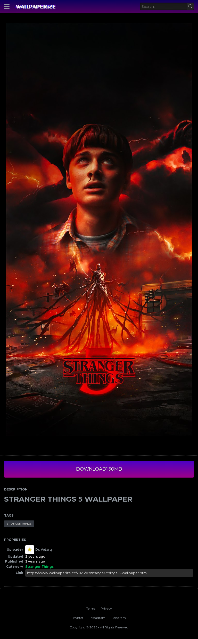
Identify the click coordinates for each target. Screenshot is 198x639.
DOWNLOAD (99, 469)
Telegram (119, 618)
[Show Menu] (6, 6)
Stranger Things (19, 523)
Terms (90, 608)
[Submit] (190, 6)
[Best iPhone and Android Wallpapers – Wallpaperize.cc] (35, 6)
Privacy (106, 608)
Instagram (97, 618)
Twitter (77, 618)
